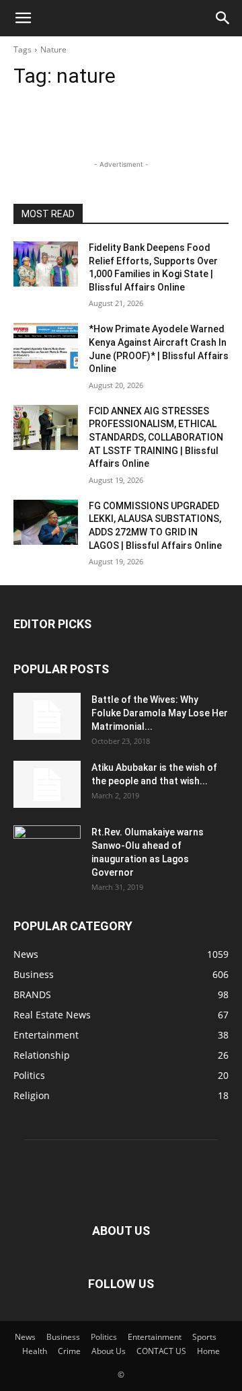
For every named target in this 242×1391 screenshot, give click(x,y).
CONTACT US (161, 1351)
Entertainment (155, 1337)
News (25, 1337)
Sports (204, 1337)
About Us (108, 1351)
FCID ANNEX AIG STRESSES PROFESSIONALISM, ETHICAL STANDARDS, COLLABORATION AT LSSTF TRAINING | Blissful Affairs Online (156, 437)
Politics (104, 1337)
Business (63, 1337)
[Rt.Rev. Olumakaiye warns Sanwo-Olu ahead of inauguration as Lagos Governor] (47, 848)
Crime (69, 1351)
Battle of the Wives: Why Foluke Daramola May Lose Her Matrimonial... (159, 713)
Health (34, 1351)
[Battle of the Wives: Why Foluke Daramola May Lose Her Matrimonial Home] (47, 716)
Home (208, 1351)
